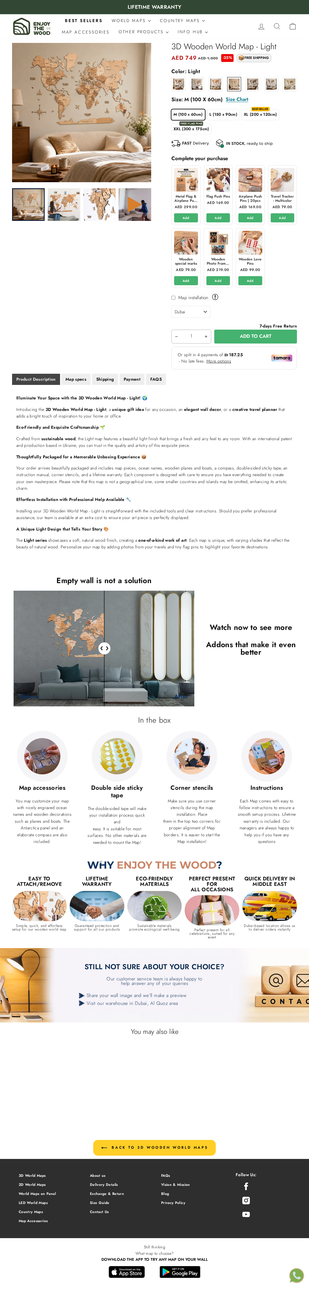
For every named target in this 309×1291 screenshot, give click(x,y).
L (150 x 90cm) (223, 114)
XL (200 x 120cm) (260, 114)
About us (98, 1175)
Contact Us (99, 1211)
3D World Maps (32, 1175)
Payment (132, 379)
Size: (209, 99)
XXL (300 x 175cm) (191, 129)
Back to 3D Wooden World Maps (159, 1147)
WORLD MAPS (130, 21)
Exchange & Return (107, 1193)
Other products (142, 32)
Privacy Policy (173, 1202)
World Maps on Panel (37, 1193)
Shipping (105, 379)
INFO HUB (191, 32)
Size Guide (100, 1202)
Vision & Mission (175, 1184)
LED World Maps (33, 1202)
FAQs (165, 1175)
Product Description (36, 379)
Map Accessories (33, 1220)
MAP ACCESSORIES (86, 32)
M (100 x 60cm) (188, 114)
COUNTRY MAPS (181, 21)
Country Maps (31, 1211)
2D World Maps (32, 1184)
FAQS (156, 379)
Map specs (75, 379)
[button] (142, 113)
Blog (165, 1193)
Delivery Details (104, 1184)
